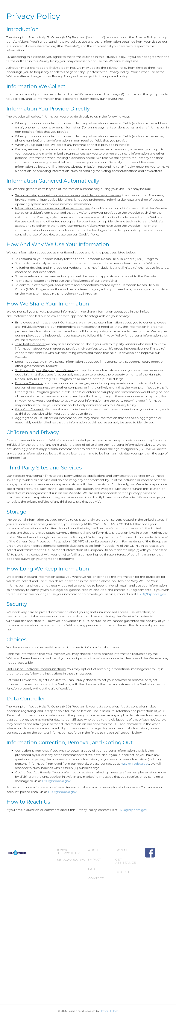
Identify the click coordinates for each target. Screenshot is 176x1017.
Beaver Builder (109, 1011)
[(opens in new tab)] (150, 852)
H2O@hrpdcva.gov (151, 594)
